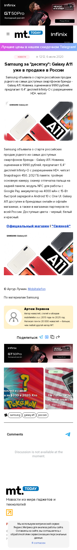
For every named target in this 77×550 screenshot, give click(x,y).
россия (42, 415)
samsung (15, 415)
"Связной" (61, 226)
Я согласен (38, 543)
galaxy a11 (29, 415)
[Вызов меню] (8, 34)
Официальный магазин (27, 226)
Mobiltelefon (37, 289)
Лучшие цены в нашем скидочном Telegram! (38, 47)
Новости (22, 57)
